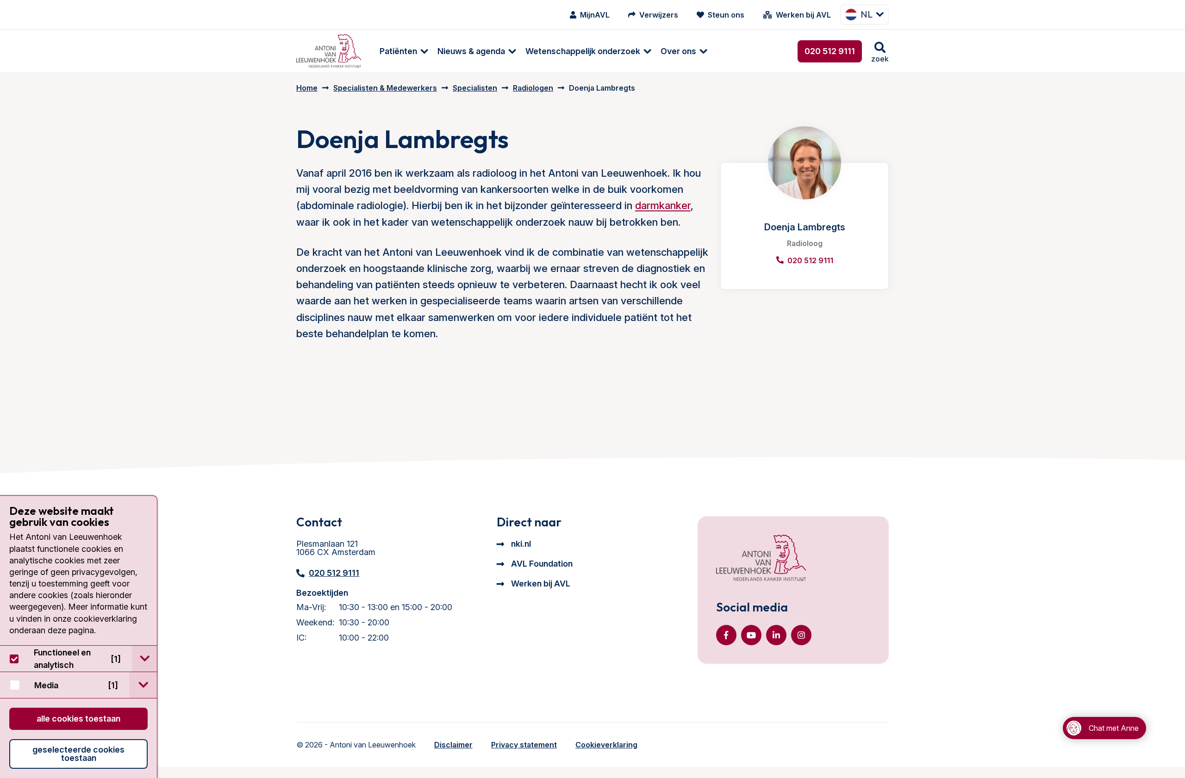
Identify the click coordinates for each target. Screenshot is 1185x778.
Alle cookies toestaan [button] (78, 718)
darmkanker (663, 205)
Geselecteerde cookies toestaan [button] (78, 754)
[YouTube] (751, 635)
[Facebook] (726, 635)
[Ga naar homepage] (328, 51)
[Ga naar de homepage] (761, 559)
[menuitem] (399, 51)
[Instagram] (801, 635)
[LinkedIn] (776, 635)
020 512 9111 (830, 51)
